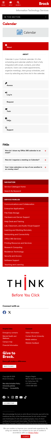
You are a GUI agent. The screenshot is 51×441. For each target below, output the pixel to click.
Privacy (5, 388)
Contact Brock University (35, 336)
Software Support (11, 260)
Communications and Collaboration (19, 204)
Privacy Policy (33, 433)
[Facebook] (4, 312)
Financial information (10, 345)
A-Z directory (9, 403)
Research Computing (13, 247)
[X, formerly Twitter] (9, 312)
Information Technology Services (32, 10)
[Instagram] (12, 397)
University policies (9, 386)
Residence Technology (14, 252)
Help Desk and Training (14, 221)
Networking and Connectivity (16, 234)
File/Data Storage (11, 213)
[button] (26, 152)
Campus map (7, 342)
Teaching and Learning (14, 264)
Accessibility (14, 388)
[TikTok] (25, 397)
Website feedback (32, 343)
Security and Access (13, 256)
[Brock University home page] (44, 3)
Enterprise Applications (14, 208)
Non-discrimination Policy (11, 383)
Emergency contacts (10, 333)
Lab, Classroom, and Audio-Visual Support (22, 226)
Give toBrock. (9, 355)
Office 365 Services (12, 239)
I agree (25, 436)
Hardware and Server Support (17, 217)
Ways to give (9, 366)
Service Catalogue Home (15, 187)
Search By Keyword (12, 191)
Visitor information (32, 333)
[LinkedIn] (16, 397)
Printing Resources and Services (18, 243)
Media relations (31, 339)
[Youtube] (21, 397)
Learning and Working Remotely (18, 230)
